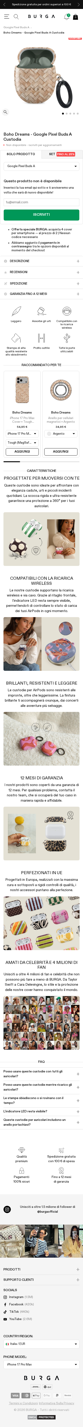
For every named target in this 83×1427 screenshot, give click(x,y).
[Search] (16, 16)
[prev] (4, 4)
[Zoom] (5, 112)
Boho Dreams (22, 412)
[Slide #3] (74, 114)
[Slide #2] (70, 114)
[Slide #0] (63, 114)
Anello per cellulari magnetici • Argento (61, 420)
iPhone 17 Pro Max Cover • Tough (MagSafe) (22, 420)
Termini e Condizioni (23, 1403)
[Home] (41, 17)
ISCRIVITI (41, 215)
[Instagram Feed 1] (41, 1241)
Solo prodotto (21, 154)
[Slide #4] (78, 114)
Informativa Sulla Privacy (56, 1403)
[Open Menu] (6, 16)
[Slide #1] (67, 114)
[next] (79, 4)
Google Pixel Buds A (16, 27)
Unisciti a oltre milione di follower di (47, 1209)
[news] (66, 16)
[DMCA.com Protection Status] (42, 1417)
